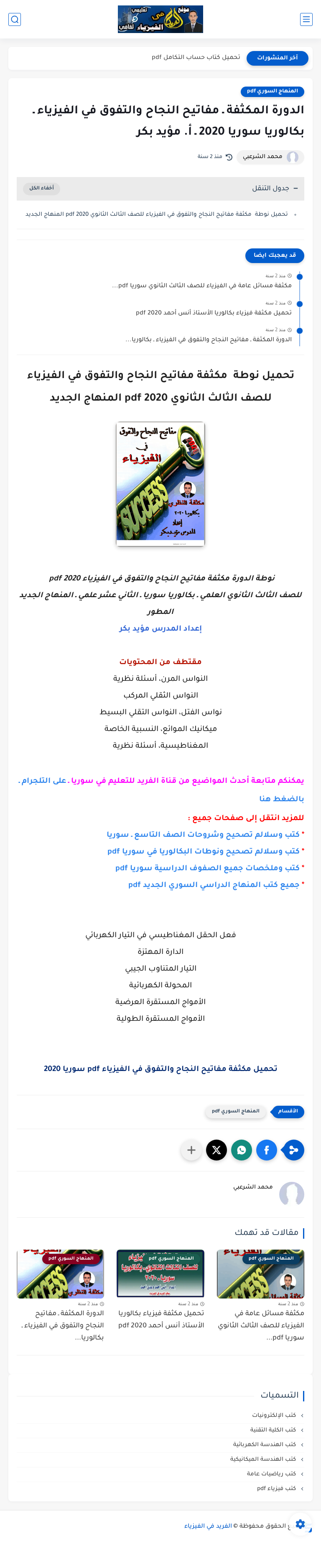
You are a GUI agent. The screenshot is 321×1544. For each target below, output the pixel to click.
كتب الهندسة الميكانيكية (264, 1460)
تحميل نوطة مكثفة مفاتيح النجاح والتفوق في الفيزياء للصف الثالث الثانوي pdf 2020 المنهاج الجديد (156, 215)
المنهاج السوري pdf (272, 92)
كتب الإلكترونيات (275, 1416)
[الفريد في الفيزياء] (161, 19)
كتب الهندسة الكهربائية (265, 1445)
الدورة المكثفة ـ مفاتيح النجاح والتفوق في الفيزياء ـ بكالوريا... (208, 340)
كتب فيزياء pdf (277, 1489)
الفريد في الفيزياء (208, 1527)
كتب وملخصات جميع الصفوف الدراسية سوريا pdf (207, 869)
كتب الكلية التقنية (274, 1430)
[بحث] (14, 19)
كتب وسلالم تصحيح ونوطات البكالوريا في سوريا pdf (203, 852)
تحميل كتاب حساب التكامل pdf (196, 58)
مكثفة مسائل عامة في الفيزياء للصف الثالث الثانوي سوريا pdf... (202, 286)
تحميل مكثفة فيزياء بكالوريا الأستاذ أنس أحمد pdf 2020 (214, 313)
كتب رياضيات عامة (272, 1474)
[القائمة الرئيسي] (306, 19)
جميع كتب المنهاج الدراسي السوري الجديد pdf (214, 886)
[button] (266, 1150)
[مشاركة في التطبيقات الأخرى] (191, 1150)
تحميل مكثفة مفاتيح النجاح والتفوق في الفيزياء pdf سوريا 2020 (161, 1070)
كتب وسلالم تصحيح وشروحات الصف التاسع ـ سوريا (203, 835)
